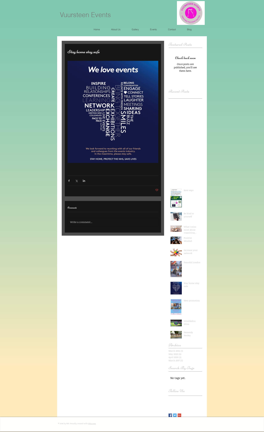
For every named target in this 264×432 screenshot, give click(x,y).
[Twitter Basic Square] (175, 415)
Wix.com (92, 423)
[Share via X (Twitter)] (76, 180)
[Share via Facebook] (69, 180)
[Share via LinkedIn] (83, 180)
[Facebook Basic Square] (170, 415)
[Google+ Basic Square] (179, 415)
